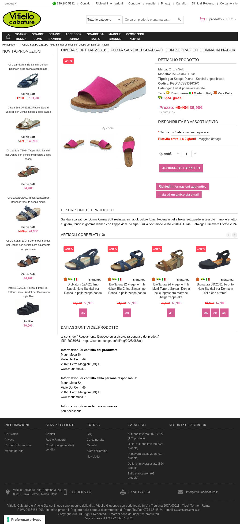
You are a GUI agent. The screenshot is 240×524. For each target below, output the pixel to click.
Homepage (8, 44)
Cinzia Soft (28, 93)
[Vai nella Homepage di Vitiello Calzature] (21, 27)
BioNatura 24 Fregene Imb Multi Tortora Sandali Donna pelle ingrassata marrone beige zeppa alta (171, 291)
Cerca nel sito (229, 3)
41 (171, 313)
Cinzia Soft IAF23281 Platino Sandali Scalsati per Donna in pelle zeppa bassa (28, 109)
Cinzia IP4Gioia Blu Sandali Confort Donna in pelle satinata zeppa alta (28, 66)
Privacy (165, 3)
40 (224, 313)
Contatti (85, 3)
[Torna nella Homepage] (8, 36)
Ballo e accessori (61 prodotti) (141, 475)
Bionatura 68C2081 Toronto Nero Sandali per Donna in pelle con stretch (215, 289)
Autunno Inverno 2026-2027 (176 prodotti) (146, 436)
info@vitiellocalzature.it (202, 492)
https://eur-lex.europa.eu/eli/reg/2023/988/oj (112, 341)
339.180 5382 (65, 3)
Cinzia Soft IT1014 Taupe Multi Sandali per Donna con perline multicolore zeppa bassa (28, 154)
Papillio (28, 321)
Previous (228, 235)
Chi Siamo (11, 434)
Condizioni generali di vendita (60, 447)
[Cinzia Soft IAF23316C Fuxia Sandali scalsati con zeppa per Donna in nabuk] (74, 143)
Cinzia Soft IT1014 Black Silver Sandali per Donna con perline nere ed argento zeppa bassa (28, 244)
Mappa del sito (14, 451)
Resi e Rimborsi (56, 439)
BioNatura (95, 279)
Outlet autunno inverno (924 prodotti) (145, 446)
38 (127, 313)
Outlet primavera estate (189, 88)
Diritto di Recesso (203, 3)
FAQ (89, 434)
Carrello (181, 3)
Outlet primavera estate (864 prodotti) (146, 466)
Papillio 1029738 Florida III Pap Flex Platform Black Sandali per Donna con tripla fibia (28, 292)
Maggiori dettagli (210, 139)
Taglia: (165, 132)
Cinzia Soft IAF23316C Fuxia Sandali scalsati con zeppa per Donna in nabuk (65, 44)
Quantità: (165, 154)
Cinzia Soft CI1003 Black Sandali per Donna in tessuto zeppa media (28, 199)
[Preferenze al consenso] (24, 519)
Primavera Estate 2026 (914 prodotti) (145, 456)
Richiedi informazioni (109, 3)
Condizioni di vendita (141, 3)
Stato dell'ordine (97, 451)
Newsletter (93, 456)
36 (83, 313)
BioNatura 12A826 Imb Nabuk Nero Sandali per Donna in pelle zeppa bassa (83, 289)
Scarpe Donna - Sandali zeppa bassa (199, 79)
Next (234, 235)
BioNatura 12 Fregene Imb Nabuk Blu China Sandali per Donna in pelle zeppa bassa (127, 289)
